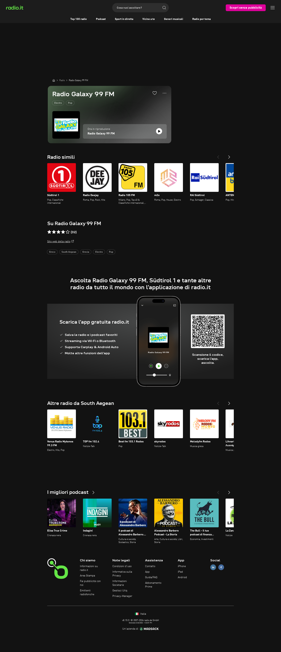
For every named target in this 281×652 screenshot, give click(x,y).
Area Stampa (87, 575)
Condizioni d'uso (122, 566)
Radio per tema (201, 19)
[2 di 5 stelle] (54, 232)
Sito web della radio (58, 241)
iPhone (182, 566)
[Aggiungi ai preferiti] (155, 93)
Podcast (101, 19)
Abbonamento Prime (153, 585)
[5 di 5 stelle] (67, 232)
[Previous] (218, 155)
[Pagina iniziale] (53, 80)
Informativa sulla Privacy (122, 574)
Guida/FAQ (151, 577)
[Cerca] (164, 7)
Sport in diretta (124, 19)
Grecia (85, 252)
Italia (143, 614)
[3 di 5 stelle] (58, 232)
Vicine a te (148, 19)
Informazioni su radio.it (89, 568)
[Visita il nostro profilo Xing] (221, 567)
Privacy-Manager (122, 596)
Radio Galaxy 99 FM (101, 133)
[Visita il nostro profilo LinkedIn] (213, 567)
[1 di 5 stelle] (49, 232)
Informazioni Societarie (119, 583)
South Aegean (69, 252)
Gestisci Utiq (119, 590)
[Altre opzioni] (164, 93)
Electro (58, 103)
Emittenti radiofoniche (87, 592)
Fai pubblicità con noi (90, 583)
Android (182, 577)
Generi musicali (173, 19)
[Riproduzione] (159, 131)
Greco (52, 252)
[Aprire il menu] (272, 7)
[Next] (229, 155)
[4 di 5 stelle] (63, 232)
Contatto (150, 566)
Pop (70, 103)
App (147, 572)
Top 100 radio (78, 19)
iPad (180, 572)
